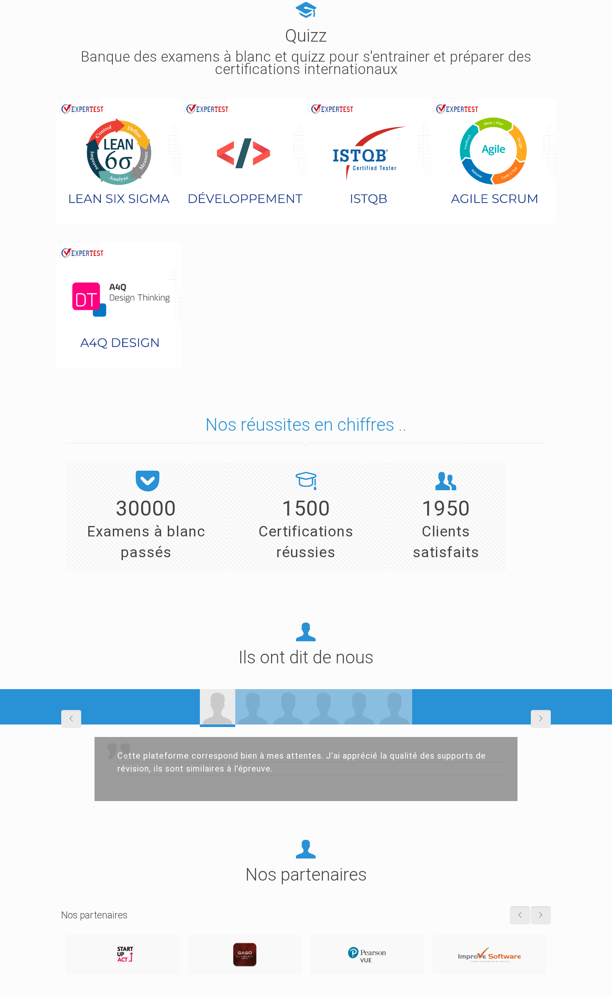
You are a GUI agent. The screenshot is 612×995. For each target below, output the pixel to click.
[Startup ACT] (122, 954)
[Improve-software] (489, 954)
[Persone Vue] (367, 954)
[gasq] (245, 954)
